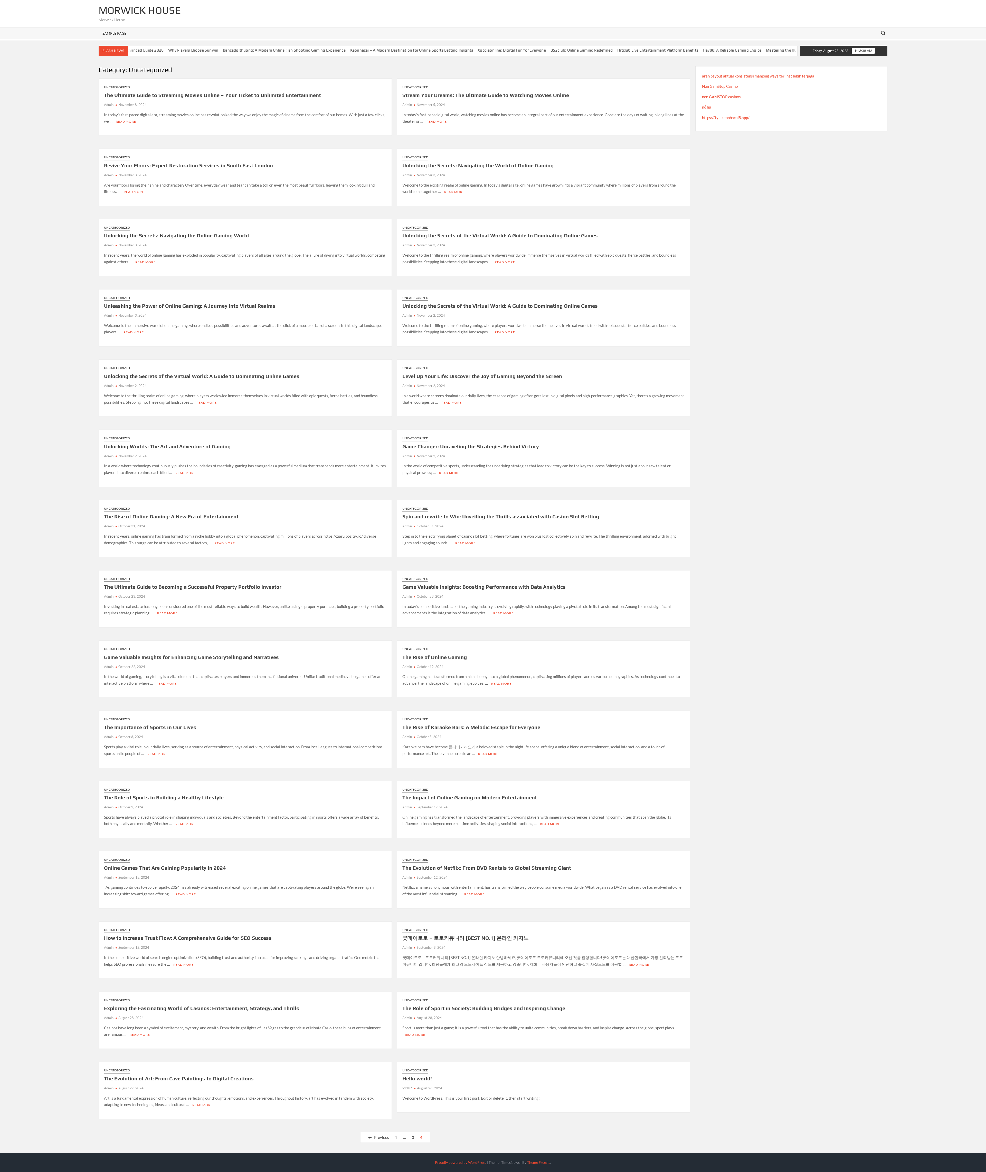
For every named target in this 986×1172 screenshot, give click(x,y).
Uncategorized (117, 87)
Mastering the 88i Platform (733, 50)
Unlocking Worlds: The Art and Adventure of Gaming (167, 446)
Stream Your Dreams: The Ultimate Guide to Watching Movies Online (485, 95)
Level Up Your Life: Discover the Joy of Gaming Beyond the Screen (482, 376)
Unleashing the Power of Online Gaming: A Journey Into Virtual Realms (190, 306)
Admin (108, 105)
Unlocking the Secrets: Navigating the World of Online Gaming (478, 165)
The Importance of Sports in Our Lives (150, 727)
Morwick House (140, 10)
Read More (126, 121)
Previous (381, 1137)
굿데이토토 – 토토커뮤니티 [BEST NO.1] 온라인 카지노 (465, 938)
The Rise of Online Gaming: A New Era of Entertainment (171, 516)
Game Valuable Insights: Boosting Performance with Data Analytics (484, 587)
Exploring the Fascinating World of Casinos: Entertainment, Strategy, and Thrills (201, 1008)
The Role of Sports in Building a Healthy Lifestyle (164, 797)
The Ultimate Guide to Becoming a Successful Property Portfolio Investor (192, 587)
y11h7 (407, 1088)
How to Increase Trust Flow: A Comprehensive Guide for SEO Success (188, 938)
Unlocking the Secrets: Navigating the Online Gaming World (176, 235)
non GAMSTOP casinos (721, 96)
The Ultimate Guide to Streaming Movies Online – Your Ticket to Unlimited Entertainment (212, 95)
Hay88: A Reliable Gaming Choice (675, 50)
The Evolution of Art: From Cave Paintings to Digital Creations (179, 1078)
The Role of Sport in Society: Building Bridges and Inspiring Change (483, 1008)
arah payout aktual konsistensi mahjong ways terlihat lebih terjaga (758, 76)
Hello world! (417, 1078)
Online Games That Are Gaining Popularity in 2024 (165, 868)
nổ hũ (706, 107)
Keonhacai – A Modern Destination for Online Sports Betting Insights (354, 50)
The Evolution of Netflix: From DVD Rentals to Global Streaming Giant (486, 868)
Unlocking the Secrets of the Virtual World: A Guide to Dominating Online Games (500, 235)
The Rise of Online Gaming (434, 657)
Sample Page (114, 33)
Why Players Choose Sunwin (136, 50)
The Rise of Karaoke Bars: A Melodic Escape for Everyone (471, 727)
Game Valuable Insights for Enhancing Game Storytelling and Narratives (191, 657)
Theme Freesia (538, 1162)
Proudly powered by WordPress (460, 1162)
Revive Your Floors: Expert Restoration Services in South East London (188, 165)
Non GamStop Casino (720, 86)
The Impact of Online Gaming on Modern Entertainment (469, 797)
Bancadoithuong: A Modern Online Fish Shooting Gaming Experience (227, 50)
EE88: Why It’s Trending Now (788, 50)
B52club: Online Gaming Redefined (525, 50)
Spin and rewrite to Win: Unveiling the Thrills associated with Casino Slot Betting (500, 516)
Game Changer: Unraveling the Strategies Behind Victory (470, 446)
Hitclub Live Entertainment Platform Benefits (601, 50)
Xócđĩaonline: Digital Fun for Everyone (455, 50)
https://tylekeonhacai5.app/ (726, 117)
